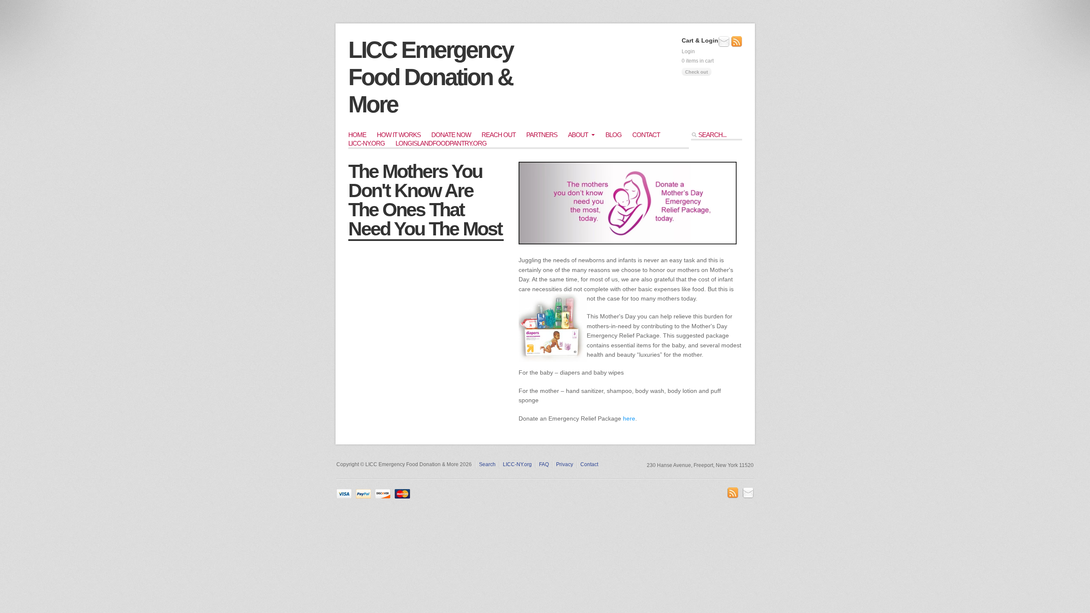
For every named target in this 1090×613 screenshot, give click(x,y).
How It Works (399, 134)
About (578, 134)
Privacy (564, 464)
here (629, 418)
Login (688, 51)
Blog (613, 134)
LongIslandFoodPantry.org (441, 143)
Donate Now (451, 134)
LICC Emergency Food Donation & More (430, 77)
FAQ (544, 464)
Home (357, 134)
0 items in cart (698, 61)
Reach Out (499, 134)
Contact (646, 134)
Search (487, 464)
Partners (541, 134)
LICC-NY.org (366, 143)
